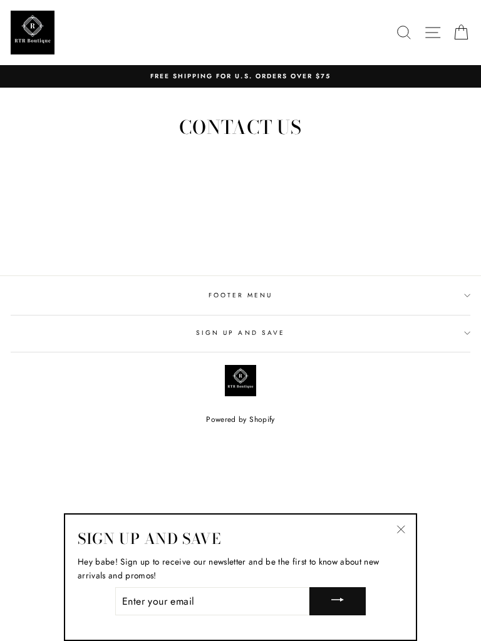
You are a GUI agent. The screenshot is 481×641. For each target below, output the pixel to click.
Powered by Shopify (240, 419)
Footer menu (241, 295)
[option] (240, 76)
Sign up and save (240, 332)
